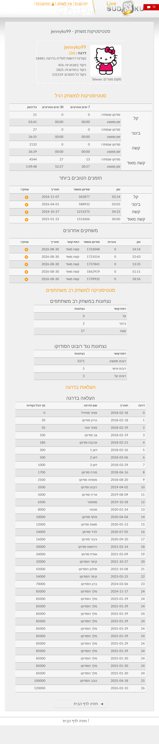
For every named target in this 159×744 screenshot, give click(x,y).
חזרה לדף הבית (75, 721)
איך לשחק (64, 3)
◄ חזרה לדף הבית (89, 704)
